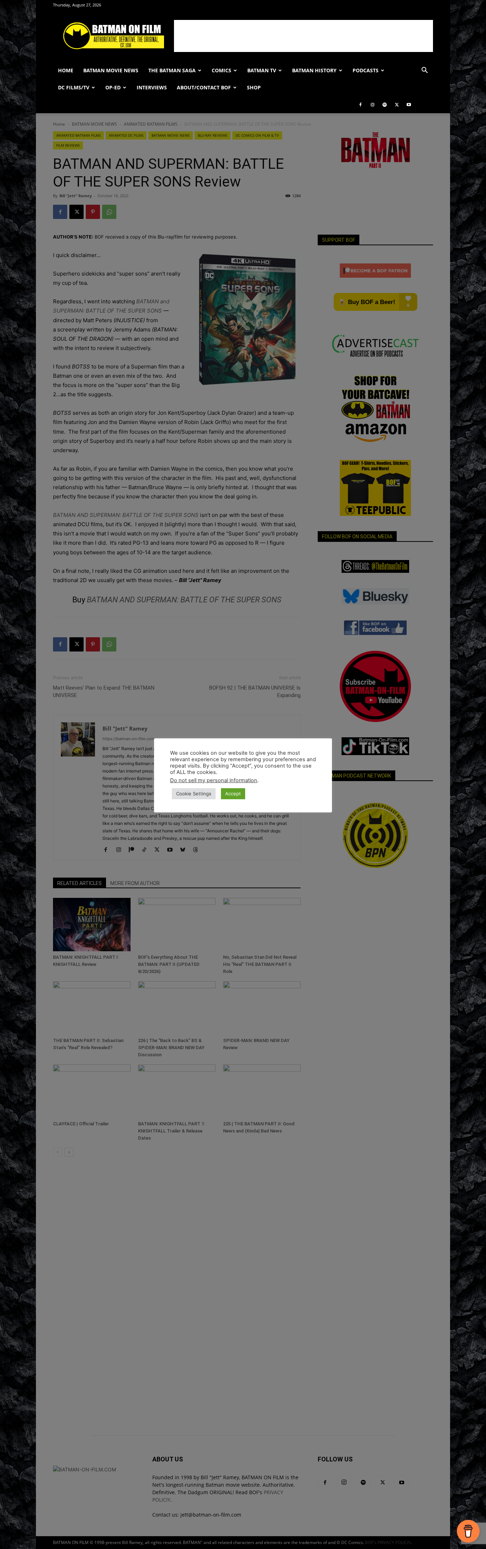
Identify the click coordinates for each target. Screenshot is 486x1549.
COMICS (221, 70)
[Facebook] (360, 104)
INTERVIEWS (152, 87)
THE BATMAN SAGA (172, 70)
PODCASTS (366, 70)
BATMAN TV (261, 70)
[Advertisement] (303, 36)
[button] (424, 71)
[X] (396, 104)
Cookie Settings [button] (193, 793)
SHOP (254, 87)
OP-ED (113, 87)
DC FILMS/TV (73, 87)
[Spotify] (384, 104)
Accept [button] (233, 793)
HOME (65, 70)
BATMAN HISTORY (314, 70)
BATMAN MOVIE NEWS (110, 70)
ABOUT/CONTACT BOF (204, 87)
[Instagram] (372, 104)
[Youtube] (408, 104)
